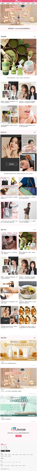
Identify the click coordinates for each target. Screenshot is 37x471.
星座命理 (28, 3)
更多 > (35, 36)
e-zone (20, 462)
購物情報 (24, 454)
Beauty (14, 462)
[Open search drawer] (36, 1)
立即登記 (18, 436)
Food (11, 462)
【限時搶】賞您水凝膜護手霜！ (6, 419)
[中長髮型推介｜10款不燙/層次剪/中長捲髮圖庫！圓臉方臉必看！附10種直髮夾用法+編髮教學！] (28, 266)
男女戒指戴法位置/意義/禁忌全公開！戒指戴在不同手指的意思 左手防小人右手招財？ (18, 173)
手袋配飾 (2, 325)
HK (5, 462)
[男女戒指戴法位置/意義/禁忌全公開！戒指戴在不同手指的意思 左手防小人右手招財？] (9, 315)
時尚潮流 (8, 3)
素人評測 (28, 454)
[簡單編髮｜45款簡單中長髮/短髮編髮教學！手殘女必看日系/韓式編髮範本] (9, 266)
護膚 (19, 251)
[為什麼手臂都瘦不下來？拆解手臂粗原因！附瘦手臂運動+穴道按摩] (9, 290)
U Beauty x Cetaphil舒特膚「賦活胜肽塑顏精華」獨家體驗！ (11, 391)
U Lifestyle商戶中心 (7, 465)
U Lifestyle (2, 462)
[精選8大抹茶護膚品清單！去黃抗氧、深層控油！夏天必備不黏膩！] (28, 241)
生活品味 (13, 3)
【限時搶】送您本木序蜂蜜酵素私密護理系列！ (9, 363)
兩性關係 (33, 3)
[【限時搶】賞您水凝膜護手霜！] (18, 406)
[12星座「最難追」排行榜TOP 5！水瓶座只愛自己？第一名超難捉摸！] (9, 241)
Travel (8, 462)
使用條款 (16, 465)
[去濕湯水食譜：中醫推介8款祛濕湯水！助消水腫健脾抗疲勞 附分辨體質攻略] (28, 290)
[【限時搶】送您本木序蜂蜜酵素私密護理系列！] (18, 350)
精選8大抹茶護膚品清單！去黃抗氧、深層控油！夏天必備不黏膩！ (18, 77)
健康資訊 (23, 3)
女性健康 (20, 300)
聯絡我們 (24, 465)
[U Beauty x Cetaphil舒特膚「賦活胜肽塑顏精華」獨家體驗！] (18, 378)
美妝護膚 (2, 3)
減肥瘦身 (2, 300)
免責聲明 (12, 465)
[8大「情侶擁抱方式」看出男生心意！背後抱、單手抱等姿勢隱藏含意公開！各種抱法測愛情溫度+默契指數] (28, 315)
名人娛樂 (18, 3)
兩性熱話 (2, 251)
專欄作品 (31, 454)
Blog (17, 462)
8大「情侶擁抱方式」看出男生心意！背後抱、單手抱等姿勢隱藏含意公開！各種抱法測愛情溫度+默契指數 (27, 327)
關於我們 (2, 465)
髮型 (1, 275)
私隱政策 (20, 465)
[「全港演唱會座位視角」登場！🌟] (18, 14)
